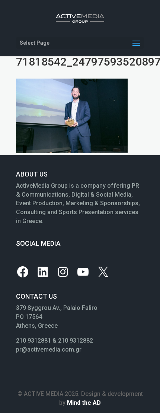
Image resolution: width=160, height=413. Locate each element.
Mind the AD (84, 402)
